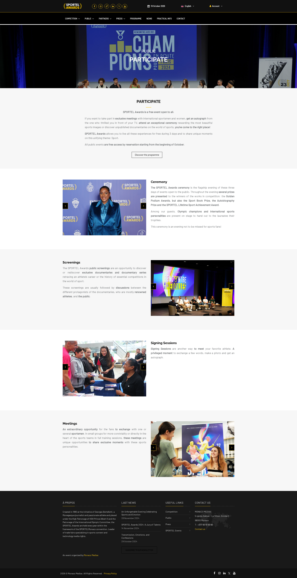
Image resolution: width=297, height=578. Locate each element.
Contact (181, 18)
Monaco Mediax (91, 555)
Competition (71, 18)
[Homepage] (73, 6)
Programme (136, 18)
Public (88, 18)
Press (119, 18)
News (149, 18)
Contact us (200, 529)
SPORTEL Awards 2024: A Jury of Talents (141, 524)
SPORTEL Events (173, 530)
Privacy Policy (110, 573)
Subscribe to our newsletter (139, 550)
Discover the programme (147, 154)
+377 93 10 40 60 (205, 524)
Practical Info (164, 18)
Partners (104, 18)
